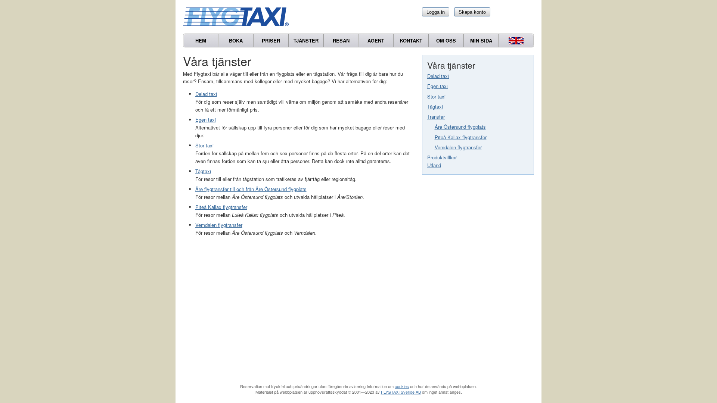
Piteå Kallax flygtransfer (461, 137)
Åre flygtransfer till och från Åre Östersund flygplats (251, 189)
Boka (236, 40)
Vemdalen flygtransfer (458, 147)
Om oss (446, 40)
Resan (341, 40)
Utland (434, 165)
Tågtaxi (435, 106)
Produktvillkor (442, 157)
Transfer (436, 116)
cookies (402, 386)
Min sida (481, 40)
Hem (200, 40)
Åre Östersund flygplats (460, 126)
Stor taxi (436, 96)
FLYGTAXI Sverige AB (401, 392)
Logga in (435, 11)
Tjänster (306, 40)
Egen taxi (437, 86)
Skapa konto (472, 11)
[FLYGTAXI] (239, 16)
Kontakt (411, 40)
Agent (375, 40)
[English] (516, 40)
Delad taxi (438, 75)
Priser (271, 40)
